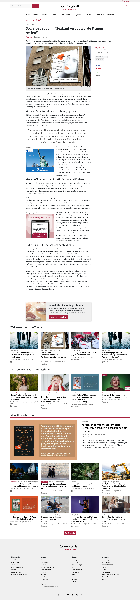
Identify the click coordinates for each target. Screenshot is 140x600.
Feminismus (99, 59)
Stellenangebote (46, 570)
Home (28, 20)
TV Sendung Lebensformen (18, 574)
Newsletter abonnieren (58, 317)
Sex (106, 57)
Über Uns (110, 14)
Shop (128, 6)
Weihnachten (75, 572)
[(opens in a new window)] (58, 595)
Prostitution (99, 57)
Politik (44, 14)
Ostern (73, 567)
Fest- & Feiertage (76, 565)
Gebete (104, 570)
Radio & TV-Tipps (15, 572)
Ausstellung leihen (107, 560)
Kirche (35, 14)
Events (104, 567)
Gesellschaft (65, 14)
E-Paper (43, 565)
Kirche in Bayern (15, 562)
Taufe (73, 574)
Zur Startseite (70, 533)
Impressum (44, 582)
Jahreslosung (106, 572)
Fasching (74, 560)
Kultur (54, 14)
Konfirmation (75, 577)
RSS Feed (105, 577)
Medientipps (14, 565)
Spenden (104, 579)
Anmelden (127, 1)
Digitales (78, 14)
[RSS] (81, 595)
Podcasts (13, 570)
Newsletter (100, 14)
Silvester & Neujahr (77, 570)
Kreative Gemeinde (108, 565)
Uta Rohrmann (99, 47)
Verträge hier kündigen (48, 567)
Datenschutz (44, 579)
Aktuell (27, 14)
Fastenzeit (74, 562)
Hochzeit (74, 579)
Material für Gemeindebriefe (110, 574)
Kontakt (43, 572)
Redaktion (44, 574)
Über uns (43, 584)
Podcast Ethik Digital (16, 567)
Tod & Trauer (75, 582)
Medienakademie (107, 562)
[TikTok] (72, 595)
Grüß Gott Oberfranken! (17, 560)
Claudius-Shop (45, 560)
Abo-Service (44, 562)
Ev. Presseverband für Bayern (49, 587)
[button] (29, 37)
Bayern (88, 14)
